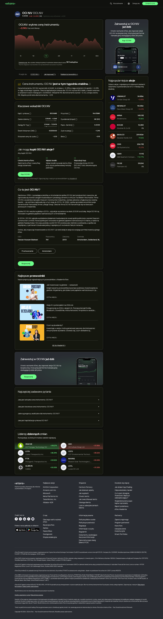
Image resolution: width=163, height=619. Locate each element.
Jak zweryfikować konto (88, 499)
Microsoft (46, 493)
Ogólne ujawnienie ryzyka (22, 595)
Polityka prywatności (87, 523)
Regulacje (82, 526)
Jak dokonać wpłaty (86, 490)
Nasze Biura (47, 531)
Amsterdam (47, 251)
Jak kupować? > (50, 74)
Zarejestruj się (150, 3)
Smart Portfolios (121, 534)
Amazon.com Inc (49, 490)
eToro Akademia (121, 509)
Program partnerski (122, 523)
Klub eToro (118, 526)
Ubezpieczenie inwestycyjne (120, 530)
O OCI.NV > (35, 74)
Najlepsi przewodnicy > (69, 74)
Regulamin (83, 532)
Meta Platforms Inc (50, 496)
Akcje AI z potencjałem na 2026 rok (60, 305)
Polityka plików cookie (87, 520)
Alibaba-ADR (48, 502)
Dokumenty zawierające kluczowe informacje (88, 536)
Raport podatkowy (121, 506)
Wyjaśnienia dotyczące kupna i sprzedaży (123, 502)
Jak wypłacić (84, 493)
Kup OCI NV (126, 41)
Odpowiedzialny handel (123, 490)
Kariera (45, 528)
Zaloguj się (136, 3)
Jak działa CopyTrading (123, 487)
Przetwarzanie (27, 251)
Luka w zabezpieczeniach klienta (88, 507)
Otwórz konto (84, 496)
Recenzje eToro (48, 525)
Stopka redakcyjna (50, 537)
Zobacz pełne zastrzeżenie (30, 586)
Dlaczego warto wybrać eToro (52, 521)
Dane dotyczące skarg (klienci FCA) (87, 541)
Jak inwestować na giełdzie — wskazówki (62, 285)
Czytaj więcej (52, 297)
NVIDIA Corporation (50, 487)
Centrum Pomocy (85, 487)
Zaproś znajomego (122, 520)
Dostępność (47, 534)
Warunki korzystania (37, 595)
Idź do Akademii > (59, 345)
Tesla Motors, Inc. (50, 499)
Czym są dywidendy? (55, 325)
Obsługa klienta (85, 502)
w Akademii (72, 179)
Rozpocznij (26, 264)
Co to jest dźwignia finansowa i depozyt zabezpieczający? (122, 495)
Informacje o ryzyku (86, 529)
